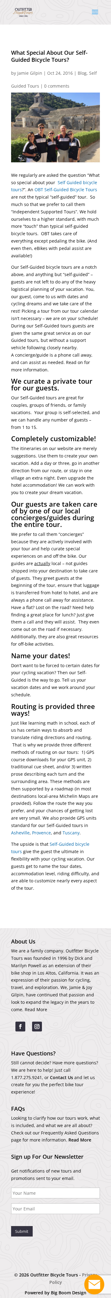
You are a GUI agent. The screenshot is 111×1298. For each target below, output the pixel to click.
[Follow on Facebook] (20, 1026)
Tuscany (71, 833)
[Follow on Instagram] (37, 1026)
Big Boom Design (68, 1293)
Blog (82, 73)
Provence (41, 833)
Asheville (20, 833)
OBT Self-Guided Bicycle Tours (66, 189)
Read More (36, 1009)
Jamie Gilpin (29, 73)
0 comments (56, 86)
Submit (21, 1231)
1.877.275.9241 (26, 1077)
